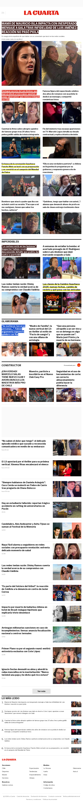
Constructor (11, 365)
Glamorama (10, 321)
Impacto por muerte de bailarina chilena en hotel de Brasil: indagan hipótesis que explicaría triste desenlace (24, 610)
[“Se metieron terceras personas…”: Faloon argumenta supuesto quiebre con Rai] (14, 349)
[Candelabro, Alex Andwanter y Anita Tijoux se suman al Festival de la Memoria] (67, 531)
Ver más (42, 691)
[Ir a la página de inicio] (41, 13)
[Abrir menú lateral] (3, 12)
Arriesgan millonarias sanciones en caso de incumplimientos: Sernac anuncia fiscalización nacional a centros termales (26, 630)
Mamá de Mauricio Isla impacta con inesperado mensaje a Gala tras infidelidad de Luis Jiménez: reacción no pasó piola (34, 703)
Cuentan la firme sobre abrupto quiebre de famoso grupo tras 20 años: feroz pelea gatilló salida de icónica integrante (20, 131)
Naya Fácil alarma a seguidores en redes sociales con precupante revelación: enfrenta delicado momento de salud (26, 547)
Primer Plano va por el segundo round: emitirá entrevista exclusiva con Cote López (26, 650)
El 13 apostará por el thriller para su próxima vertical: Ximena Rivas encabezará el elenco (25, 463)
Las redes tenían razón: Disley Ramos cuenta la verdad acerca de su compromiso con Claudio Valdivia (20, 287)
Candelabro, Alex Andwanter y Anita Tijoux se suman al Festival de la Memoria (25, 525)
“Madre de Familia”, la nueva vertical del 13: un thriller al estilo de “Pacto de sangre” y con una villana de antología (40, 333)
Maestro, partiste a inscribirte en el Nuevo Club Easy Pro (41, 374)
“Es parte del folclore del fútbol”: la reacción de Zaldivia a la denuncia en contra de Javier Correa (25, 589)
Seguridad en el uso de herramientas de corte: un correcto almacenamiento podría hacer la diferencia (68, 378)
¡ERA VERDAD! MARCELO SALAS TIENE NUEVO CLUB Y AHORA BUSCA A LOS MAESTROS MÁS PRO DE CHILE (13, 378)
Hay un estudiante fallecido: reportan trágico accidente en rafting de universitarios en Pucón (26, 506)
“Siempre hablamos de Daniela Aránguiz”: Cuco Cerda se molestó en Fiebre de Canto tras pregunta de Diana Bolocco (24, 485)
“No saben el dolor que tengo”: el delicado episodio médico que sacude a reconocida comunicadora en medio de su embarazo (24, 444)
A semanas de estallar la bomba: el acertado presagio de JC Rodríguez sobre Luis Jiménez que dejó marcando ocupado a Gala (61, 250)
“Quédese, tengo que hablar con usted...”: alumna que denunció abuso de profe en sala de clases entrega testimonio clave (62, 204)
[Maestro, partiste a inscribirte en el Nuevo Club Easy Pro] (41, 395)
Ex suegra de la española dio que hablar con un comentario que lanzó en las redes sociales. (33, 36)
